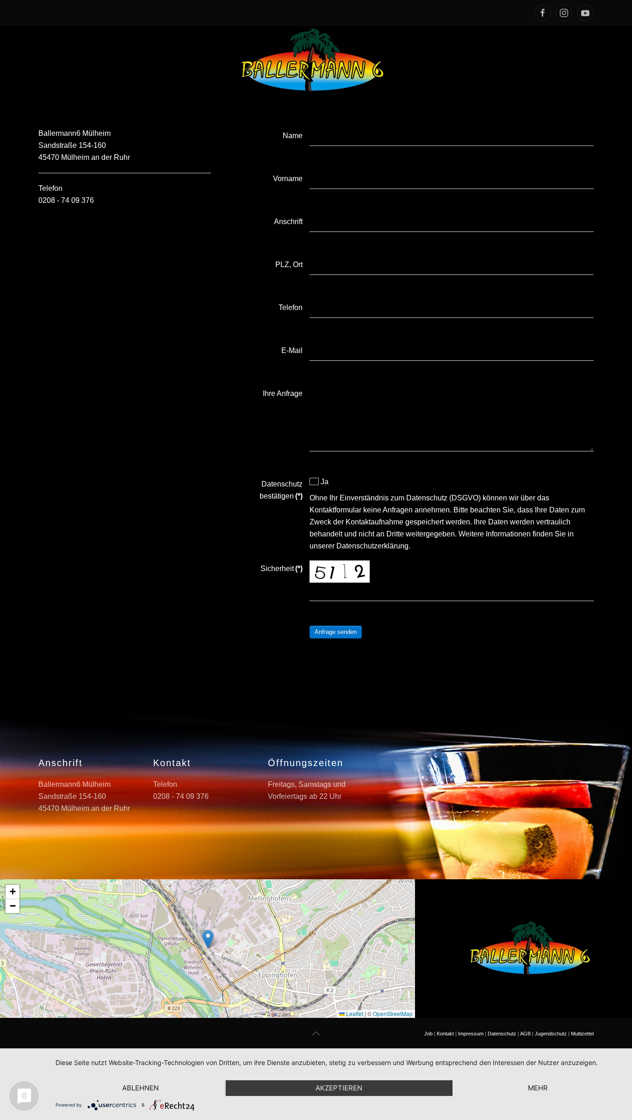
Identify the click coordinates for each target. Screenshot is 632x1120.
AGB (525, 1033)
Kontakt (445, 1033)
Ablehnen (140, 1087)
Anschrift (288, 221)
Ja (323, 482)
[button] (208, 939)
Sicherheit (281, 568)
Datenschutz (502, 1033)
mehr (538, 1087)
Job (428, 1033)
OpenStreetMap (393, 1013)
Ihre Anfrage (282, 393)
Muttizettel (582, 1033)
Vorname (287, 179)
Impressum (470, 1033)
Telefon (290, 307)
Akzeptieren (339, 1087)
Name (292, 136)
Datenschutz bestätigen (281, 490)
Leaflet (354, 1013)
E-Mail (291, 350)
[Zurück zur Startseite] (316, 60)
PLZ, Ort (288, 264)
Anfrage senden (336, 631)
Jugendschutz (551, 1033)
